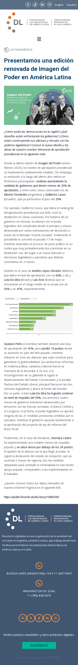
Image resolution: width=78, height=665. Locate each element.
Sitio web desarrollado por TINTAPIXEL (39, 657)
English (59, 5)
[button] (39, 39)
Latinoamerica (20, 49)
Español (71, 5)
